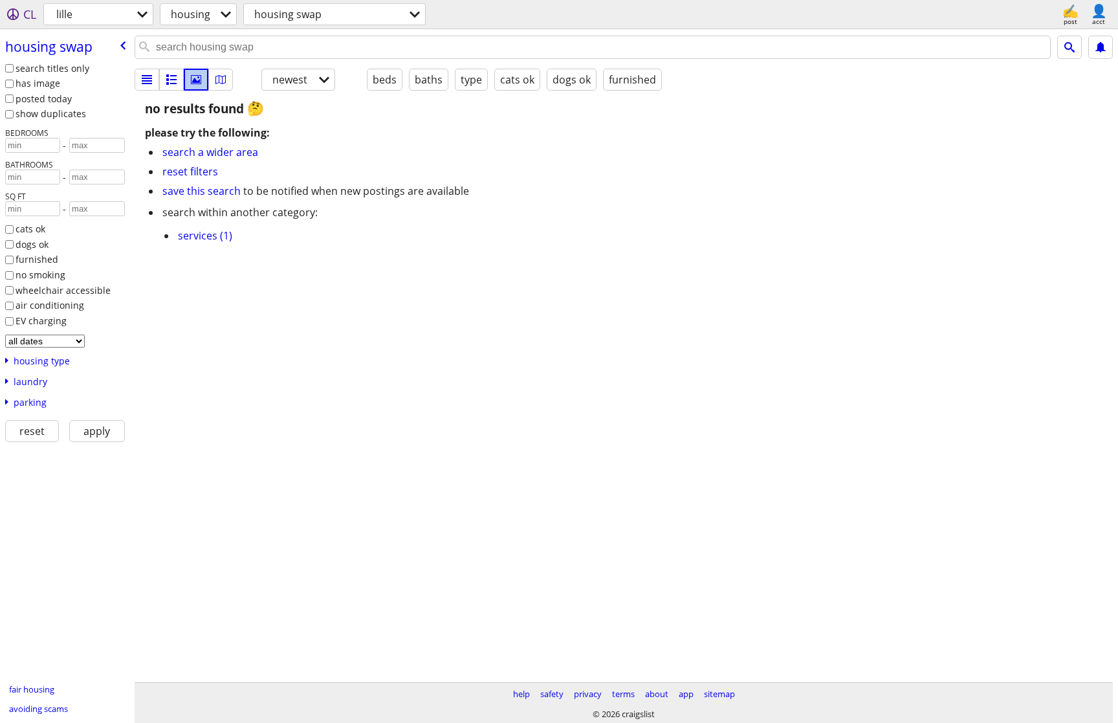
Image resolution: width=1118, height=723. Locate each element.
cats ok (30, 229)
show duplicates (51, 113)
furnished (37, 259)
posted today (44, 99)
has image (38, 83)
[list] (147, 80)
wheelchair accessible (63, 290)
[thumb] (171, 80)
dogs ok (32, 244)
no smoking (40, 275)
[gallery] (196, 80)
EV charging (41, 321)
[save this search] (1100, 47)
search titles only (52, 68)
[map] (220, 80)
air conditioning (50, 305)
